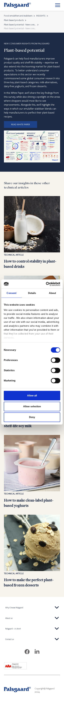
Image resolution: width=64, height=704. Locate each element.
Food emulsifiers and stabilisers (18, 15)
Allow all (32, 395)
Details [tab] (32, 293)
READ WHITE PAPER (20, 124)
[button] (32, 607)
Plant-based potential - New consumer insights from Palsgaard (20, 24)
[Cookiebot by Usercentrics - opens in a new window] (46, 284)
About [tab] (52, 293)
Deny (32, 417)
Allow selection (32, 406)
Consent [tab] (11, 293)
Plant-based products (14, 20)
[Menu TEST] (57, 5)
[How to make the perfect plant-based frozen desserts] (32, 551)
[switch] (55, 360)
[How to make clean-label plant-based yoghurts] (32, 471)
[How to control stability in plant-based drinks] (32, 232)
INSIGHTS (40, 15)
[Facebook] (27, 652)
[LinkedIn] (37, 652)
